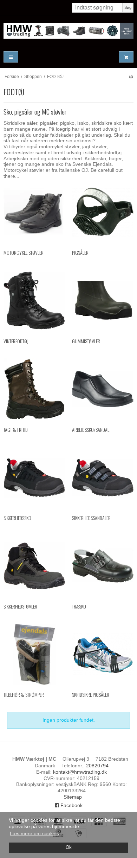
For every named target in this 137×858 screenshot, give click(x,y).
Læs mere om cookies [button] (34, 833)
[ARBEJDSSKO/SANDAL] (102, 389)
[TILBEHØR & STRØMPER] (34, 654)
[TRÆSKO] (102, 566)
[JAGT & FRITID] (34, 389)
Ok (69, 847)
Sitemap (73, 797)
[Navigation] (11, 57)
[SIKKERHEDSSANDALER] (102, 477)
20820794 (97, 765)
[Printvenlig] (130, 76)
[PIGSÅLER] (102, 212)
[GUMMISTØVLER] (102, 300)
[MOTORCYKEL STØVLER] (34, 212)
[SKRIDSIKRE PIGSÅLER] (102, 654)
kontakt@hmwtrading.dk (80, 772)
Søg (127, 7)
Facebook (71, 805)
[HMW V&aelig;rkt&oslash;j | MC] (68, 31)
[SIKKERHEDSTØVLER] (34, 566)
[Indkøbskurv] (126, 57)
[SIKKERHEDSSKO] (34, 477)
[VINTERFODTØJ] (34, 300)
